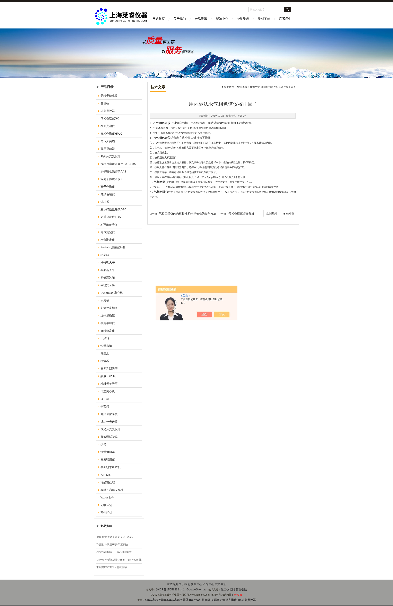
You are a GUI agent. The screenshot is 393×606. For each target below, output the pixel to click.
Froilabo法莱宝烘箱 (113, 247)
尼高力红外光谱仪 (225, 599)
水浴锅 (105, 300)
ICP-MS (106, 474)
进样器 (105, 201)
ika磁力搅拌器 (246, 599)
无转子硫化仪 (109, 95)
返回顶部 (272, 213)
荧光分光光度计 (111, 429)
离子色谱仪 (108, 186)
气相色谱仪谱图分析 (241, 213)
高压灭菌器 (108, 148)
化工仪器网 (228, 589)
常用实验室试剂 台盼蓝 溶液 (111, 567)
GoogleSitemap (196, 589)
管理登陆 (241, 589)
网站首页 (158, 18)
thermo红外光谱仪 (201, 599)
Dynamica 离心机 (112, 292)
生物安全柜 (108, 285)
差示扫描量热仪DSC (113, 209)
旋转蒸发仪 (108, 330)
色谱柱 (105, 103)
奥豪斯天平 (108, 270)
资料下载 (264, 18)
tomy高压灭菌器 (178, 599)
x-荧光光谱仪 (109, 224)
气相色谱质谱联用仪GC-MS (118, 164)
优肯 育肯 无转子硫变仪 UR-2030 (114, 537)
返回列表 (288, 213)
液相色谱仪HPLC (111, 133)
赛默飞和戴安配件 (112, 489)
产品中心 (208, 584)
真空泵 (105, 353)
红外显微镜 (108, 315)
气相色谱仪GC (110, 118)
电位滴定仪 (108, 232)
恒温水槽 (106, 345)
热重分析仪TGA (111, 217)
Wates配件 (107, 497)
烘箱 (103, 444)
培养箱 (105, 254)
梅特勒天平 (108, 262)
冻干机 (105, 399)
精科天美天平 (109, 383)
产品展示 (201, 18)
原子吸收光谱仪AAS (113, 171)
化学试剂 (106, 505)
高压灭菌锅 (108, 141)
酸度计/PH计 (109, 376)
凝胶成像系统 (109, 414)
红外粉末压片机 (111, 467)
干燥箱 (105, 338)
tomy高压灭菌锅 (156, 599)
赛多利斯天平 (109, 368)
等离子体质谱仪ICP (113, 179)
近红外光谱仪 (109, 421)
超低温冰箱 (108, 277)
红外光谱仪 (108, 126)
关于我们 (180, 18)
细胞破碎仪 (108, 323)
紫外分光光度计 (111, 156)
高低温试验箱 (109, 436)
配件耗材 (106, 512)
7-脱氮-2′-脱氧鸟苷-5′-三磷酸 (112, 544)
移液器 (105, 361)
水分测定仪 (108, 239)
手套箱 (105, 406)
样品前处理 (108, 482)
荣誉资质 (243, 18)
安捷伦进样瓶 (109, 308)
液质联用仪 (108, 459)
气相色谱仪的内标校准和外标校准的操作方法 (187, 213)
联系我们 (285, 18)
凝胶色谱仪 (108, 194)
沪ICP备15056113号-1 (170, 589)
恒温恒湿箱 (108, 452)
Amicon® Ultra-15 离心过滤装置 (114, 552)
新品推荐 (106, 526)
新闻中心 (222, 18)
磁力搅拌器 (108, 110)
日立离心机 (108, 391)
